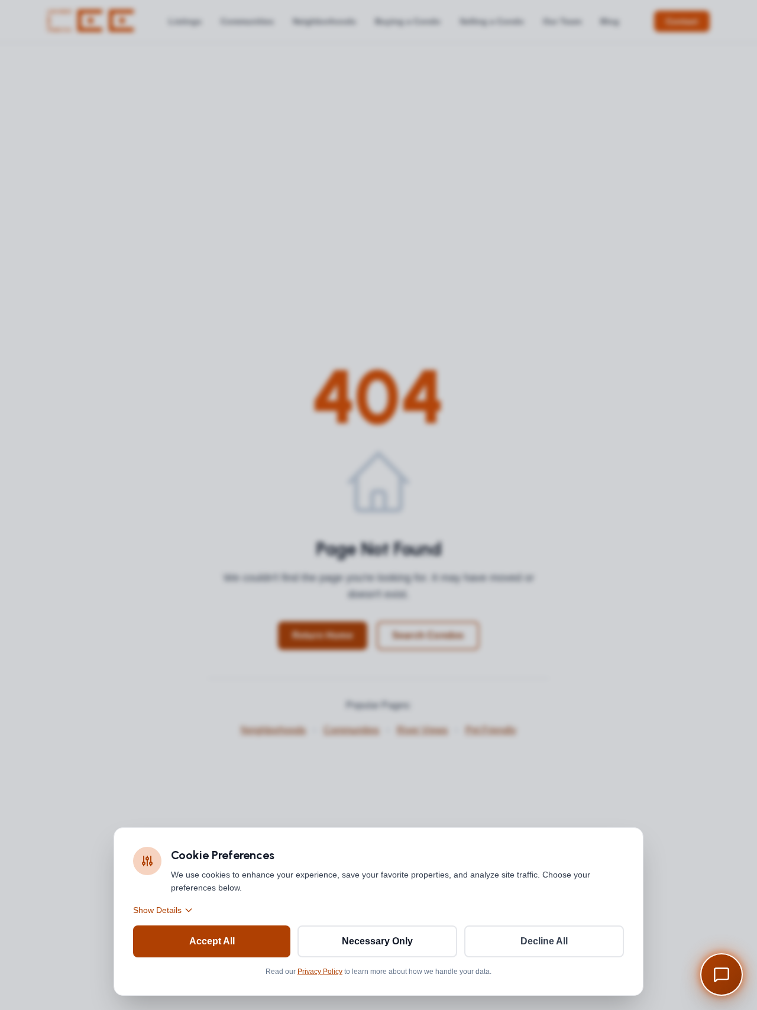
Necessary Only (377, 941)
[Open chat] (721, 974)
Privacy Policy (319, 971)
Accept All (212, 941)
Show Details (157, 910)
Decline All (544, 941)
